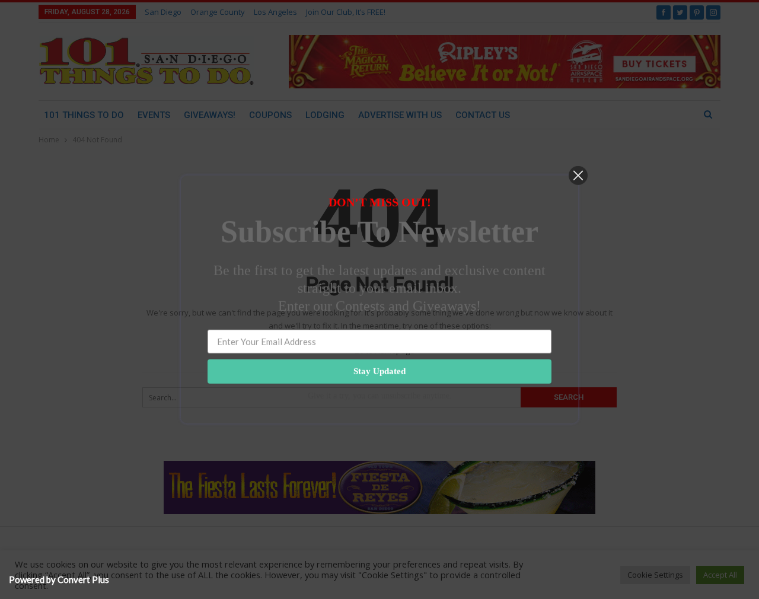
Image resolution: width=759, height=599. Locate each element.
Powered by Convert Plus (59, 579)
